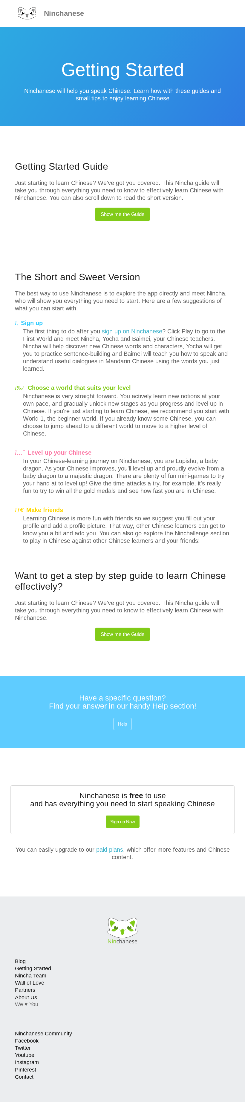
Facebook (27, 1041)
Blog (20, 961)
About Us (26, 997)
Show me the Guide (122, 214)
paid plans (109, 849)
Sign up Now (122, 821)
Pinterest (25, 1070)
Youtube (24, 1055)
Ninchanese (63, 13)
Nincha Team (30, 976)
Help (122, 724)
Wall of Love (29, 983)
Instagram (27, 1062)
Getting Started (33, 968)
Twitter (23, 1048)
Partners (25, 990)
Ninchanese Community (43, 1034)
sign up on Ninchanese (132, 331)
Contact (24, 1077)
